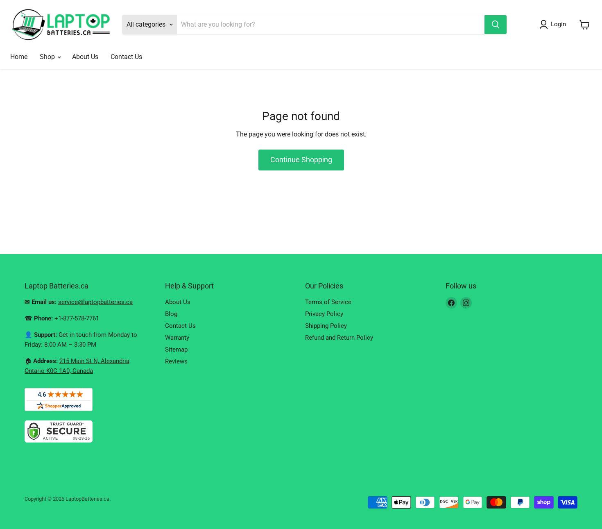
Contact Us (126, 57)
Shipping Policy (326, 325)
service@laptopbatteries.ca (95, 302)
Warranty (177, 337)
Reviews (176, 361)
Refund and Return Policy (339, 337)
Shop (48, 57)
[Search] (495, 24)
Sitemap (176, 349)
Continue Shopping (301, 159)
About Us (85, 57)
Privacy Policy (324, 314)
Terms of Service (328, 302)
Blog (171, 314)
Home (18, 57)
